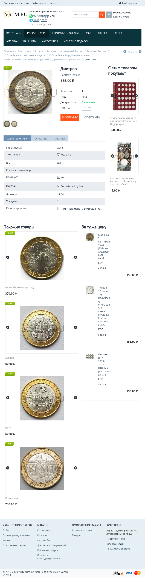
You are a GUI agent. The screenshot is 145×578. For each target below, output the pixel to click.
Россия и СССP (36, 33)
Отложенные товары (14, 545)
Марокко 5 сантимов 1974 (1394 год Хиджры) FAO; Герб (104, 246)
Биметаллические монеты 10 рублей (26, 59)
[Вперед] (140, 52)
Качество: (66, 91)
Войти (6, 530)
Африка (102, 33)
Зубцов (9, 357)
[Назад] (124, 52)
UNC (10, 233)
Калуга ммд (12, 498)
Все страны (14, 33)
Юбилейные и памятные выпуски (24, 55)
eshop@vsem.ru (115, 543)
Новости (53, 3)
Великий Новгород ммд (19, 287)
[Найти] (102, 15)
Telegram (40, 20)
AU (7, 67)
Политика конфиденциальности (49, 557)
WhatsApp (41, 16)
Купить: (65, 107)
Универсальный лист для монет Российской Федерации (123, 121)
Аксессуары (50, 41)
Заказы (7, 540)
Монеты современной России (65, 51)
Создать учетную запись (16, 535)
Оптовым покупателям (16, 3)
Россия (39, 51)
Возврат (76, 535)
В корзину (70, 117)
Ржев (8, 428)
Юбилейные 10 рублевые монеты (69, 55)
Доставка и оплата (82, 530)
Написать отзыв (70, 74)
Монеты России (96, 51)
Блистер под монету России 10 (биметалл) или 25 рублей (123, 181)
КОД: (63, 96)
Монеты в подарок (76, 41)
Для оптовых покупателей (51, 545)
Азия (89, 33)
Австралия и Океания (66, 33)
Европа (118, 33)
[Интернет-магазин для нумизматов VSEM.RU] (15, 13)
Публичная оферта (47, 550)
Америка (12, 41)
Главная (9, 51)
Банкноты (29, 41)
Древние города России (67, 59)
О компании (44, 530)
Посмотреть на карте (118, 548)
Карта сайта (43, 540)
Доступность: (68, 102)
